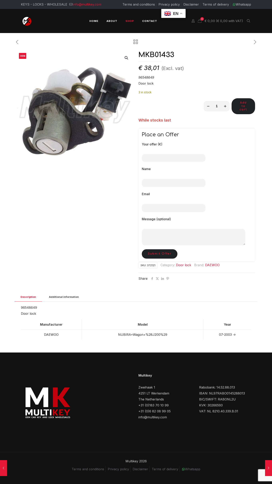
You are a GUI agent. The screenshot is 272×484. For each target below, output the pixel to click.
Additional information (64, 296)
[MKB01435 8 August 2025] (3, 468)
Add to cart (243, 106)
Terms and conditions (138, 4)
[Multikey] (27, 21)
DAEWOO (212, 265)
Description (28, 296)
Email (146, 194)
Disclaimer (191, 4)
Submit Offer (159, 253)
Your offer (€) (152, 144)
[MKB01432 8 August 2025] (268, 468)
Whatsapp (243, 4)
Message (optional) (156, 219)
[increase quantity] (225, 106)
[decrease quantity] (208, 106)
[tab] (28, 296)
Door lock (183, 265)
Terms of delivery (216, 4)
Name (146, 169)
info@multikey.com (87, 4)
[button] (127, 58)
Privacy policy (169, 4)
